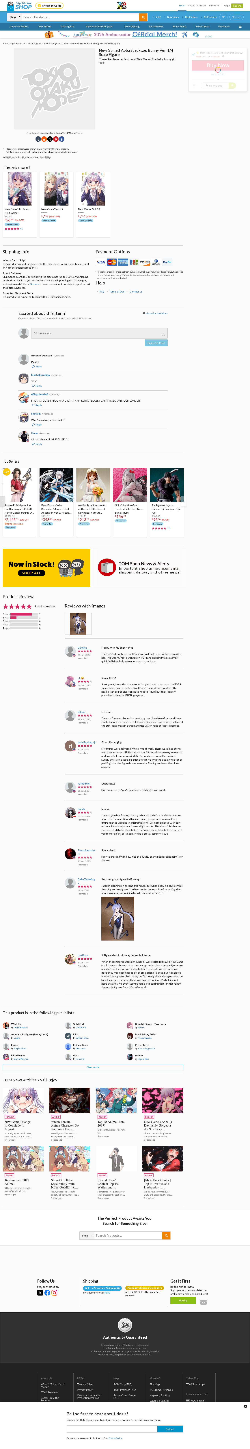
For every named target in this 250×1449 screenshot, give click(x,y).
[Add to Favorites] (32, 175)
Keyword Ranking (160, 1395)
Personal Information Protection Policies (89, 1396)
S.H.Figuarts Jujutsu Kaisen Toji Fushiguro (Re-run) (167, 509)
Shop (182, 5)
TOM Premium (49, 1392)
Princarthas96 (145, 1037)
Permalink (83, 658)
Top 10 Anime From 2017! (111, 1123)
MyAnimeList (198, 1400)
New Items (173, 17)
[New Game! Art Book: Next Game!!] (20, 189)
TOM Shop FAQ (122, 1384)
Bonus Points (179, 26)
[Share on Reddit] (44, 139)
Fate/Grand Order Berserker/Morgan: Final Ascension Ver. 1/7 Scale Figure (55, 509)
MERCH (56, 1175)
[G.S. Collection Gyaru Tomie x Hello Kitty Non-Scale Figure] (130, 485)
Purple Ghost (20, 1048)
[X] (40, 1293)
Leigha (17, 1037)
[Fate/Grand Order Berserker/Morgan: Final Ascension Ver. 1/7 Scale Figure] (56, 485)
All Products (210, 17)
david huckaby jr (87, 742)
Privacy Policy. (115, 1438)
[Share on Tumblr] (38, 139)
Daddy (81, 808)
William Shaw (82, 1037)
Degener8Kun (21, 1027)
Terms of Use (116, 291)
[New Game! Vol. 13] (93, 189)
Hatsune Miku (156, 26)
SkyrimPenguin (21, 1058)
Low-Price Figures (19, 26)
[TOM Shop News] (139, 567)
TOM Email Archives (161, 1389)
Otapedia (214, 5)
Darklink (82, 647)
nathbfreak (84, 783)
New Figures (45, 26)
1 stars (6, 628)
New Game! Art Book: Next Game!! (17, 211)
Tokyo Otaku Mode (122, 6)
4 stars (6, 617)
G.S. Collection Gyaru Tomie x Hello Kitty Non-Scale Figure (129, 509)
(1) (21, 228)
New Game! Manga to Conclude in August (18, 1125)
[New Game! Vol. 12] (56, 189)
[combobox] (80, 17)
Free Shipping (132, 26)
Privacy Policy (85, 1389)
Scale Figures (67, 26)
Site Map (155, 1384)
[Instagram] (54, 1293)
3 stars (6, 621)
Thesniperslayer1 (86, 852)
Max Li (141, 1027)
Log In (227, 5)
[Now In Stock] (46, 568)
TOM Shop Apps (195, 1384)
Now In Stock (203, 26)
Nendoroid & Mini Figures (99, 26)
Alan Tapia (80, 1048)
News (191, 5)
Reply (39, 366)
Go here (34, 284)
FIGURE (149, 1117)
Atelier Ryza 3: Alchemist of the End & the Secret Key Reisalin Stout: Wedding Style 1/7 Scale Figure (92, 509)
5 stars (6, 614)
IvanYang (80, 1058)
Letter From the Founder (50, 1399)
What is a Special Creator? (159, 1402)
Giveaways (224, 26)
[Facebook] (47, 1293)
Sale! (158, 17)
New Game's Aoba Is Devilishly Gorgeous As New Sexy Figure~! (158, 1127)
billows (81, 711)
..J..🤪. (81, 677)
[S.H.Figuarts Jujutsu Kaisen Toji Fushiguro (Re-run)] (167, 485)
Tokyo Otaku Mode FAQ (124, 1396)
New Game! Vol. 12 (52, 209)
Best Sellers (191, 17)
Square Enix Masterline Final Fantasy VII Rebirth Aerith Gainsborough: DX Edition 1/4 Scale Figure (19, 509)
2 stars (6, 624)
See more (93, 1067)
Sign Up (237, 5)
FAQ (101, 291)
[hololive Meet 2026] (125, 34)
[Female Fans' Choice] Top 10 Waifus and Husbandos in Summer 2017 (108, 1187)
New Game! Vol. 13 (89, 209)
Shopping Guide (51, 5)
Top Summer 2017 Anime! (17, 1182)
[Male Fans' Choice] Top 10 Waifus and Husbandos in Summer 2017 (157, 1185)
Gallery (201, 5)
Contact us (136, 291)
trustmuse (81, 1027)
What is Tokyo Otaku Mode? (53, 1385)
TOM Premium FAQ (124, 1389)
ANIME (55, 1117)
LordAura (83, 955)
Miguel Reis (143, 1058)
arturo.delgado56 (146, 1048)
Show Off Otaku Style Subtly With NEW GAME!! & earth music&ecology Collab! (63, 1189)
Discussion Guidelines (157, 313)
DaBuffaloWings (86, 881)
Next (183, 501)
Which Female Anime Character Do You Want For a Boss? (65, 1127)
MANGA (10, 1117)
